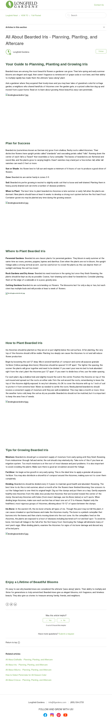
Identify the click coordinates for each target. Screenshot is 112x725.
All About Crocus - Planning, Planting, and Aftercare (28, 679)
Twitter (11, 604)
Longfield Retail (12, 15)
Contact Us (99, 4)
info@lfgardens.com (57, 702)
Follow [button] (101, 51)
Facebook (7, 604)
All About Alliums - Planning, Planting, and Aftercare (28, 669)
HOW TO (24, 15)
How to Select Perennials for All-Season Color (26, 674)
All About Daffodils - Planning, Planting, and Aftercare (29, 659)
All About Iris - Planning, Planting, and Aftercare (27, 664)
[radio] (49, 620)
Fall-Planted (36, 15)
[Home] (22, 7)
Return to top (11, 642)
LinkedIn (15, 604)
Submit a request (66, 633)
